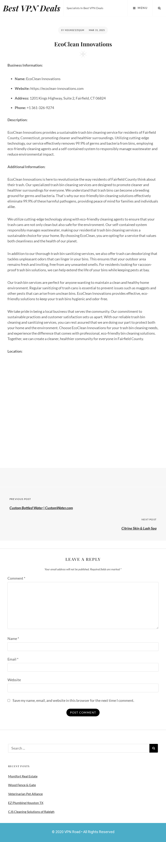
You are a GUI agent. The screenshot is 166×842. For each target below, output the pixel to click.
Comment (16, 578)
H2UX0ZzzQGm (74, 30)
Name (13, 638)
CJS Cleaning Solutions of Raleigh (31, 811)
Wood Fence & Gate (22, 785)
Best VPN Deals (31, 8)
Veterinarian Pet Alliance (25, 794)
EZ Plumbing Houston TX (25, 803)
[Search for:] (78, 748)
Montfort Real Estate (22, 776)
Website (14, 680)
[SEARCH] (159, 8)
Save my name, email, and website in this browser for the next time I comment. (73, 700)
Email (12, 659)
